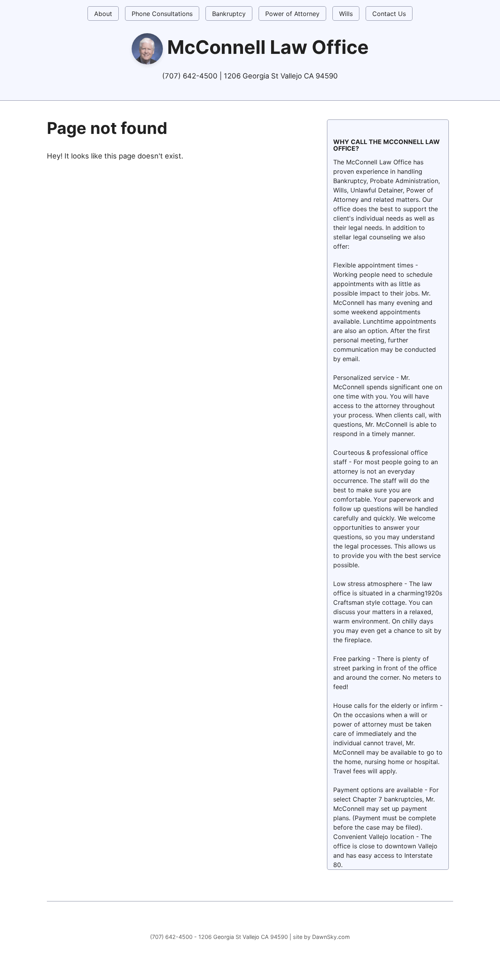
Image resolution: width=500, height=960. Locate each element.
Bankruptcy (229, 14)
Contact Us (389, 14)
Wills (346, 14)
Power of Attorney (292, 14)
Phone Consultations (162, 14)
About (103, 14)
